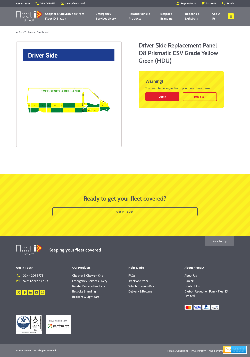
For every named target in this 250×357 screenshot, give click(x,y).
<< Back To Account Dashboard (32, 32)
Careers (190, 281)
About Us (191, 276)
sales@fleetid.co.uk (73, 3)
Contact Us (192, 286)
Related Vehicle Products (88, 286)
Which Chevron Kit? (141, 286)
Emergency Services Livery (89, 281)
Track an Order (138, 281)
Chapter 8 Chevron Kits (87, 276)
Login (162, 97)
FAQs (131, 276)
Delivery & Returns (140, 291)
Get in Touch (125, 212)
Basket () (208, 3)
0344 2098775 (45, 3)
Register (199, 97)
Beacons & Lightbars (85, 297)
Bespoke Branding (84, 291)
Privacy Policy (198, 350)
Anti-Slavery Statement (221, 350)
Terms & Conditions (177, 350)
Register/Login (186, 3)
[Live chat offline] (235, 349)
